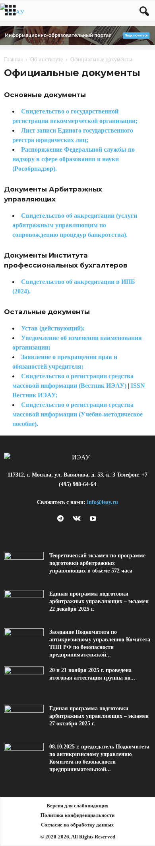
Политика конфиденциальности (77, 815)
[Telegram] (62, 519)
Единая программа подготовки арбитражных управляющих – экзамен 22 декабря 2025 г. (99, 601)
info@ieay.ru (102, 502)
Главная (13, 60)
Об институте (46, 60)
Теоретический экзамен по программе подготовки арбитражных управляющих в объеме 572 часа (97, 563)
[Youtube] (94, 519)
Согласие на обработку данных (77, 825)
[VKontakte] (78, 519)
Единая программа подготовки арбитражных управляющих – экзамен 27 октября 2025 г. (99, 716)
